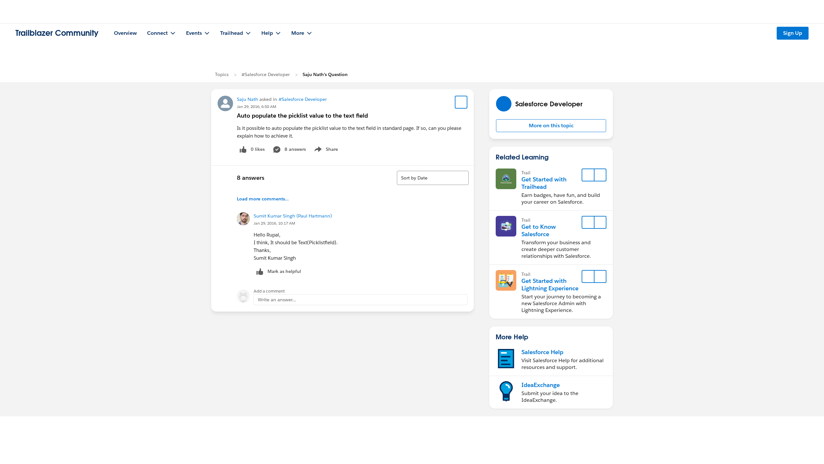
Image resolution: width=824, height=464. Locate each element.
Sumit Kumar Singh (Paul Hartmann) (293, 216)
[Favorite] (461, 102)
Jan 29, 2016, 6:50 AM (256, 106)
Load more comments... (263, 199)
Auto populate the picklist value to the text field (302, 115)
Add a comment (269, 291)
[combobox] (433, 178)
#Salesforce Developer (265, 74)
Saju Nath (247, 99)
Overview (125, 33)
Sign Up (792, 33)
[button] (551, 125)
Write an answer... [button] (277, 300)
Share (325, 150)
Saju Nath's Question (325, 74)
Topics (222, 74)
